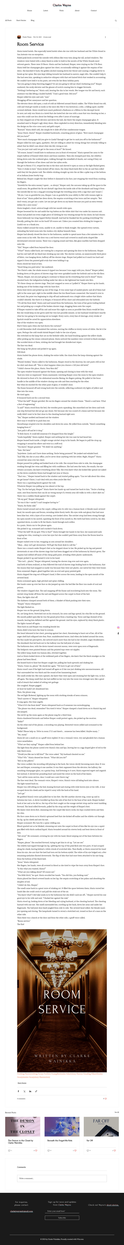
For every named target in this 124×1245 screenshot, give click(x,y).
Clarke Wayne (62, 5)
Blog (32, 20)
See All (117, 1112)
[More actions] (105, 37)
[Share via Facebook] (18, 1091)
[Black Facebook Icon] (118, 633)
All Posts (8, 20)
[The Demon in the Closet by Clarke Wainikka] (22, 1126)
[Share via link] (36, 1091)
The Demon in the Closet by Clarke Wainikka (20, 1141)
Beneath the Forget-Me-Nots (59, 1140)
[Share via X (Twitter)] (24, 1091)
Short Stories (21, 20)
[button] (116, 20)
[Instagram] (118, 627)
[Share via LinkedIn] (30, 1091)
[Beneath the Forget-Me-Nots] (62, 1126)
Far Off (90, 1140)
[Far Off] (101, 1126)
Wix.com (80, 1239)
